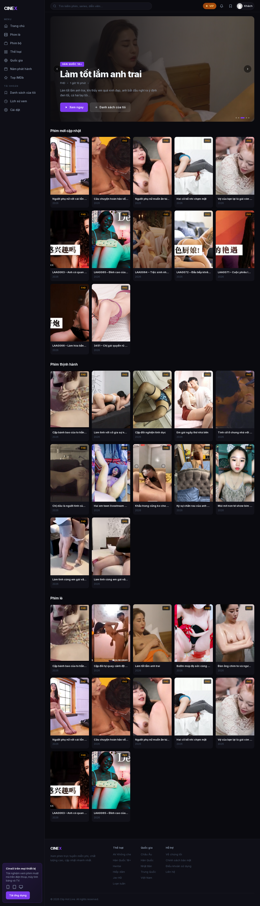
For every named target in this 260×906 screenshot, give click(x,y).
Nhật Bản (146, 866)
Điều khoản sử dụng (178, 866)
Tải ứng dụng (18, 895)
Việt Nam (146, 877)
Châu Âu (146, 854)
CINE (10, 8)
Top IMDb (17, 77)
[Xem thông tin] (84, 141)
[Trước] (57, 69)
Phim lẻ (15, 34)
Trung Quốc (148, 871)
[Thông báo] (221, 6)
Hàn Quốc (147, 860)
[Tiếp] (247, 69)
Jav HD (117, 877)
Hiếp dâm (119, 871)
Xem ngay (76, 107)
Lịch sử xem (18, 101)
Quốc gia (16, 60)
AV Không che (122, 854)
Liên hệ (170, 871)
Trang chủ (17, 26)
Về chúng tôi (174, 854)
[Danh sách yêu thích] (230, 6)
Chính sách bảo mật (178, 860)
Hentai (117, 866)
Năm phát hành (21, 69)
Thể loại (16, 51)
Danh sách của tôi (23, 92)
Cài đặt (15, 110)
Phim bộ (15, 43)
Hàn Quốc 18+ (122, 860)
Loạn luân (119, 883)
